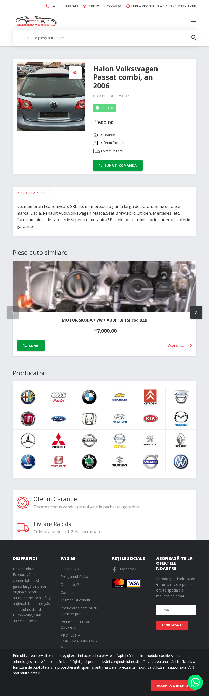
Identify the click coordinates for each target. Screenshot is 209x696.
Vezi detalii (178, 345)
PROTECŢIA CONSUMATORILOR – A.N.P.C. (79, 641)
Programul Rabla (74, 576)
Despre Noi (70, 568)
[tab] (31, 192)
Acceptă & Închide (173, 685)
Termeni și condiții (76, 600)
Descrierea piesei (31, 192)
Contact (67, 592)
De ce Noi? (70, 584)
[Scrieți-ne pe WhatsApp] (195, 682)
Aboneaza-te (172, 625)
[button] (75, 72)
